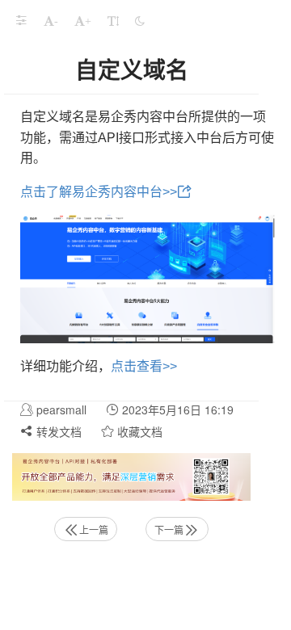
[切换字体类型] (113, 20)
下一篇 (168, 529)
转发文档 (57, 431)
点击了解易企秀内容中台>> (98, 192)
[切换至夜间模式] (140, 20)
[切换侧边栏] (21, 20)
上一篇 (93, 529)
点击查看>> (144, 366)
